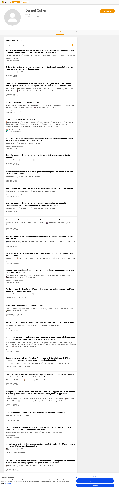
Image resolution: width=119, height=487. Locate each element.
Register (25, 2)
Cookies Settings (95, 476)
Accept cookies (95, 485)
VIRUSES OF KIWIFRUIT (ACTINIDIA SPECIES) (22, 102)
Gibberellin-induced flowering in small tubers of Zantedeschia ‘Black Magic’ (35, 412)
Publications (60, 32)
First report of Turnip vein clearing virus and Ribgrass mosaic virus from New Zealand (39, 188)
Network (48, 32)
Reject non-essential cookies (95, 480)
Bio (39, 33)
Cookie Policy (7, 483)
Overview (30, 33)
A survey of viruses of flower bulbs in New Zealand (26, 306)
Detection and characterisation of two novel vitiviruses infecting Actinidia (35, 220)
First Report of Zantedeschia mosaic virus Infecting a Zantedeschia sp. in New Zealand (40, 322)
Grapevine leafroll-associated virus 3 (20, 119)
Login (16, 2)
